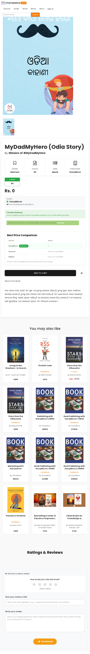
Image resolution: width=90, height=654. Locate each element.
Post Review (47, 641)
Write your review (13, 611)
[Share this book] (81, 273)
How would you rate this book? (45, 579)
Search (35, 15)
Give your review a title (16, 597)
